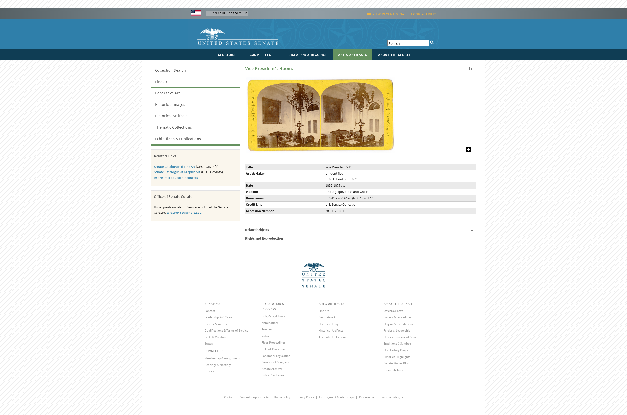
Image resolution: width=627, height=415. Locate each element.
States (209, 343)
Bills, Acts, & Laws (273, 316)
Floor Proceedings (273, 342)
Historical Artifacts (171, 115)
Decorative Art (167, 92)
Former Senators (216, 324)
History (209, 371)
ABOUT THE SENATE (398, 304)
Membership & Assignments (223, 358)
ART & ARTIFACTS (331, 304)
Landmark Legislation (276, 356)
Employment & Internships (336, 397)
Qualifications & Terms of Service (226, 330)
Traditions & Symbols (397, 343)
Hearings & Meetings (218, 365)
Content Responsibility (254, 397)
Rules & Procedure (274, 349)
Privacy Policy (305, 397)
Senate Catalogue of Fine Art (174, 166)
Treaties (267, 329)
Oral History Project (397, 350)
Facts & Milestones (216, 337)
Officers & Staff (393, 311)
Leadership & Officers (218, 317)
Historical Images (170, 104)
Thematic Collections (173, 127)
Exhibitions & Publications (178, 138)
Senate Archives (272, 369)
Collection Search (170, 70)
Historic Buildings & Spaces (401, 337)
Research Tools (393, 370)
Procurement (367, 397)
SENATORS (212, 304)
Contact (210, 311)
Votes (265, 336)
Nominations (270, 323)
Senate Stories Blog (396, 363)
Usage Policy (282, 397)
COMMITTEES (214, 351)
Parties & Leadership (397, 330)
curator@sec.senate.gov (183, 212)
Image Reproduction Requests (176, 177)
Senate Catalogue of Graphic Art (177, 172)
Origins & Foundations (398, 324)
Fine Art (162, 81)
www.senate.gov (392, 397)
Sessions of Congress (275, 362)
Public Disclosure (273, 375)
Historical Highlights (397, 357)
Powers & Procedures (397, 317)
